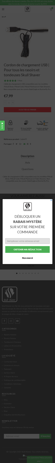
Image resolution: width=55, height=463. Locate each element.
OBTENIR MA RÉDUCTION (28, 249)
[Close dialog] (51, 200)
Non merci (27, 257)
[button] (2, 126)
